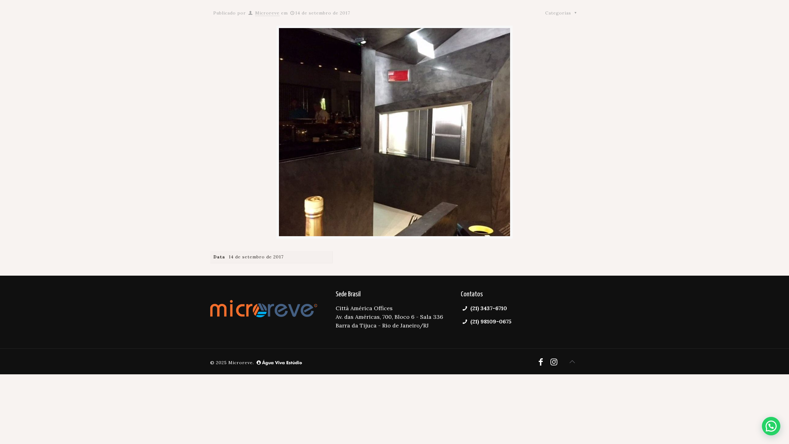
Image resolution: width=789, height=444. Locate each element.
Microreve (267, 13)
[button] (771, 426)
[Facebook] (540, 362)
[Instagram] (553, 362)
